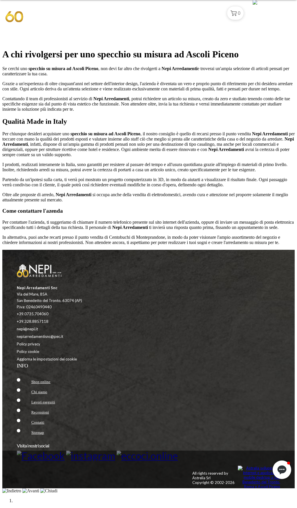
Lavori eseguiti (43, 402)
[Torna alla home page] (43, 271)
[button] (235, 13)
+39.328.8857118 (32, 321)
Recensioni (40, 412)
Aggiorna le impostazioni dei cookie (47, 359)
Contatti (208, 13)
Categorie (154, 13)
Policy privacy (28, 344)
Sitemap (37, 432)
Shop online (40, 382)
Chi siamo (182, 13)
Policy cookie (28, 351)
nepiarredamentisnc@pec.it (40, 336)
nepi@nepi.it (27, 329)
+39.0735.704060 (32, 314)
